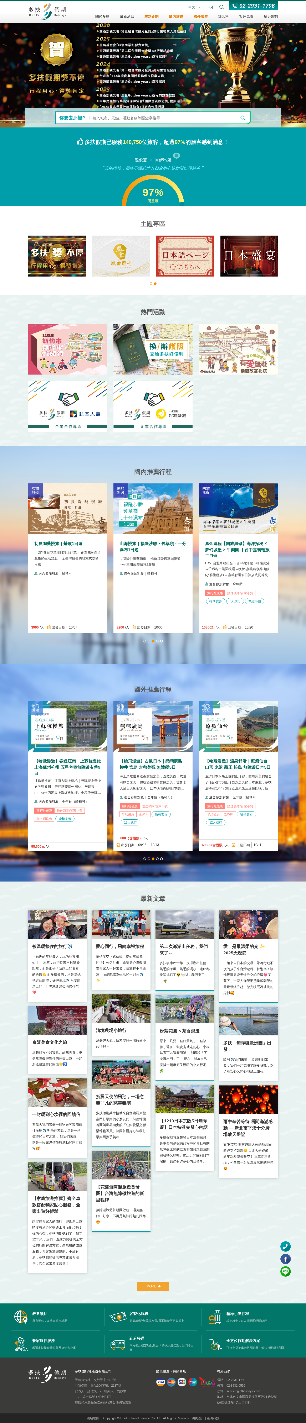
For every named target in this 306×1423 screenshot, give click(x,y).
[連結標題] (153, 63)
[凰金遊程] (185, 256)
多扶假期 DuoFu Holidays (47, 11)
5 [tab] (161, 641)
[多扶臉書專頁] (285, 1259)
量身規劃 (271, 17)
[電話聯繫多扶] (285, 1246)
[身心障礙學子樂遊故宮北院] (238, 349)
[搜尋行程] (222, 7)
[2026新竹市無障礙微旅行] (67, 349)
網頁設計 (198, 1418)
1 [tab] (151, 283)
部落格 (223, 17)
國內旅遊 (176, 17)
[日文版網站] (249, 256)
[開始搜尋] (243, 118)
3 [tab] (153, 641)
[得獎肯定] (121, 256)
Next (290, 63)
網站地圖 (93, 1418)
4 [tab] (157, 641)
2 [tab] (155, 283)
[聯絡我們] (210, 7)
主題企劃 (151, 17)
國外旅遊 (201, 17)
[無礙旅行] (57, 256)
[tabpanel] (57, 256)
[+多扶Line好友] (285, 1271)
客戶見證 (246, 17)
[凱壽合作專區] (67, 406)
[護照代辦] (153, 349)
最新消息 (127, 17)
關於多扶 (102, 17)
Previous (15, 63)
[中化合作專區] (153, 406)
